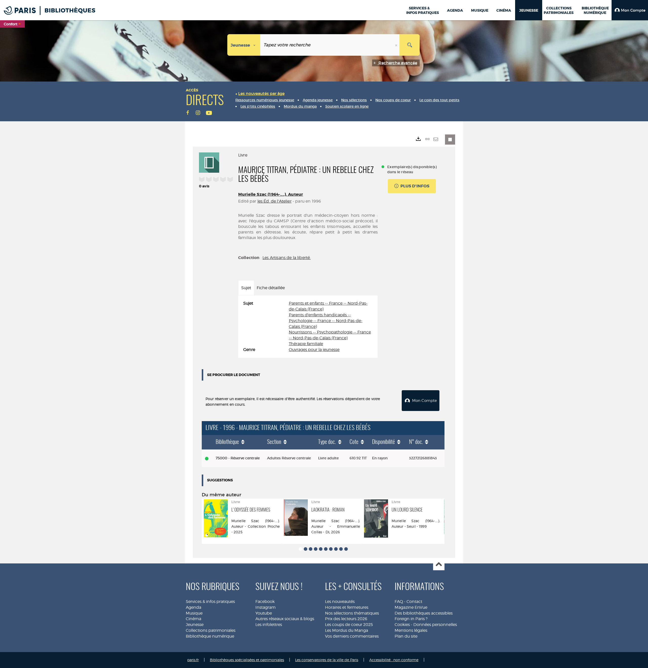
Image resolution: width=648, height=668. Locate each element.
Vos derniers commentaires (352, 636)
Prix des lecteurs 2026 (346, 618)
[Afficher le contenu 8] (336, 549)
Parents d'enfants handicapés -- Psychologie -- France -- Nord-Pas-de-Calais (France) (325, 320)
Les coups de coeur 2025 (349, 624)
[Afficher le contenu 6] (326, 549)
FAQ (399, 601)
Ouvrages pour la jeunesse (314, 349)
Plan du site (406, 636)
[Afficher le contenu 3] (310, 549)
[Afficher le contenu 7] (331, 549)
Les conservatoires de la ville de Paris (326, 660)
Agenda (193, 607)
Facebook (265, 601)
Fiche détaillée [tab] (271, 287)
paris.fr (193, 660)
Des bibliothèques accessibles (424, 613)
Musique (194, 613)
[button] (630, 10)
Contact (414, 601)
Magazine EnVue (411, 607)
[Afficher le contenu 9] (341, 549)
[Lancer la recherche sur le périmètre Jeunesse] (409, 45)
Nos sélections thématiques (352, 613)
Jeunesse (195, 624)
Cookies (402, 624)
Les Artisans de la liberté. (286, 257)
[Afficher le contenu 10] (346, 549)
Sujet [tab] (246, 287)
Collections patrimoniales (210, 630)
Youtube (263, 613)
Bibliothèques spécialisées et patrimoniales (247, 660)
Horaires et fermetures (346, 607)
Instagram (265, 607)
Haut (438, 564)
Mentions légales (411, 630)
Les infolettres (268, 624)
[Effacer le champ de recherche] (397, 45)
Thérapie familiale (306, 343)
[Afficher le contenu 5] (320, 549)
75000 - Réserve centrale (238, 458)
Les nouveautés (340, 601)
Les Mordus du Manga (346, 630)
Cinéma (193, 618)
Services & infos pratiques (210, 601)
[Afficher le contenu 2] (305, 549)
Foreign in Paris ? (411, 618)
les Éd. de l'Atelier (274, 201)
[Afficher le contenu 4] (315, 549)
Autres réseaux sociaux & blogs (284, 618)
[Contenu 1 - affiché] (300, 549)
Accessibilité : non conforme (393, 660)
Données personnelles (435, 624)
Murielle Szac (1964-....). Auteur (270, 194)
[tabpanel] (308, 327)
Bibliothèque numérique (210, 636)
